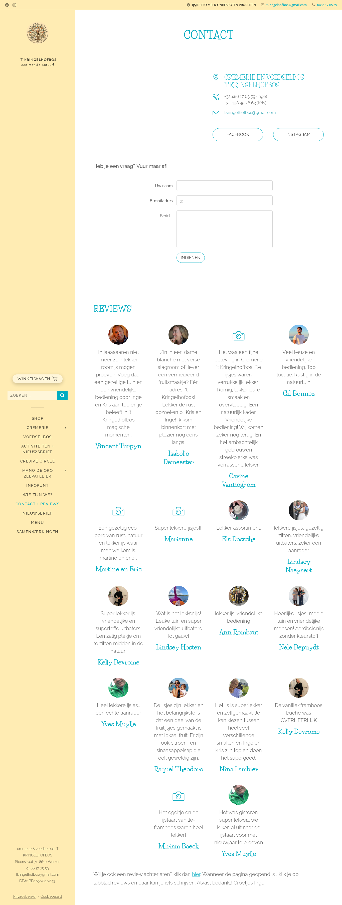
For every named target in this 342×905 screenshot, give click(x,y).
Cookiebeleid (51, 896)
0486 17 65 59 (327, 5)
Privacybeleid (24, 896)
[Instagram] (14, 5)
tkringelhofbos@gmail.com (286, 5)
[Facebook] (7, 5)
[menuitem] (38, 418)
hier (196, 874)
